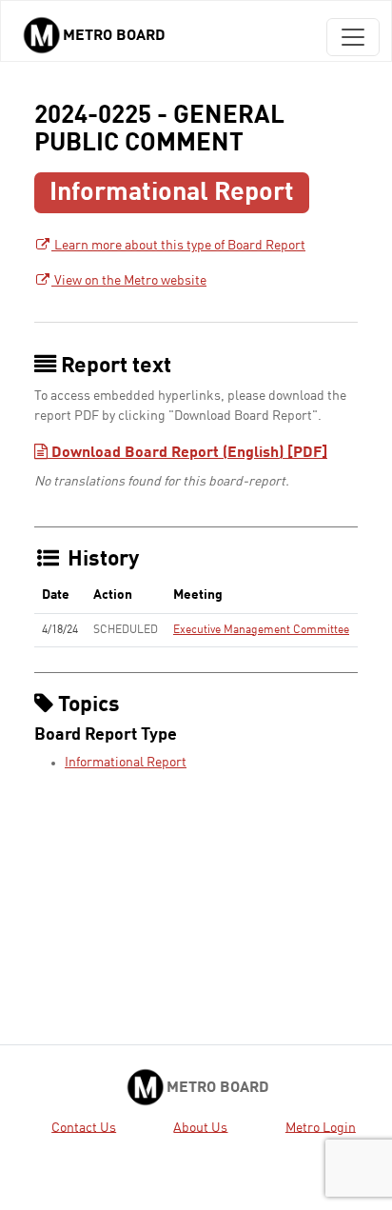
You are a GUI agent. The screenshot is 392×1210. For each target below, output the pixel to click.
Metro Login (320, 1127)
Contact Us (83, 1127)
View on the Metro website (128, 281)
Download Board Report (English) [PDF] (187, 453)
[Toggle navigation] (353, 37)
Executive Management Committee (261, 630)
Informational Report (125, 762)
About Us (200, 1127)
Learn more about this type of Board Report (178, 245)
